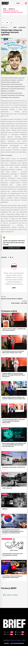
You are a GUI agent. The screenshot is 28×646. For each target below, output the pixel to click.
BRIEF (15, 27)
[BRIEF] (14, 266)
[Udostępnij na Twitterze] (7, 22)
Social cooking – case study (19, 303)
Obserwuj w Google (14, 247)
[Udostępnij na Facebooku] (2, 22)
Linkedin (20, 632)
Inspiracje (12, 9)
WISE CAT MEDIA (16, 640)
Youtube (20, 634)
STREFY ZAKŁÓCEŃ (7, 488)
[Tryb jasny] (17, 3)
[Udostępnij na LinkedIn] (11, 22)
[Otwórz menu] (26, 3)
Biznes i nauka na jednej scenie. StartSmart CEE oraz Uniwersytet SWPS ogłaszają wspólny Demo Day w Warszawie (14, 445)
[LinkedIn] (12, 257)
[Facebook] (8, 257)
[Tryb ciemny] (22, 3)
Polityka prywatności (17, 643)
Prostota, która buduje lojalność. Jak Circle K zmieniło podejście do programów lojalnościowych (13, 421)
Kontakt (6, 643)
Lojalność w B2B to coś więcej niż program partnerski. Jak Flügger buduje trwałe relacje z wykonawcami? (13, 375)
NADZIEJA (4, 509)
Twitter (9, 634)
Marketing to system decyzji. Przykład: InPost (13, 467)
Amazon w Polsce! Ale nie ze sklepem (12, 298)
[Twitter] (10, 257)
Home (4, 9)
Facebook (9, 632)
